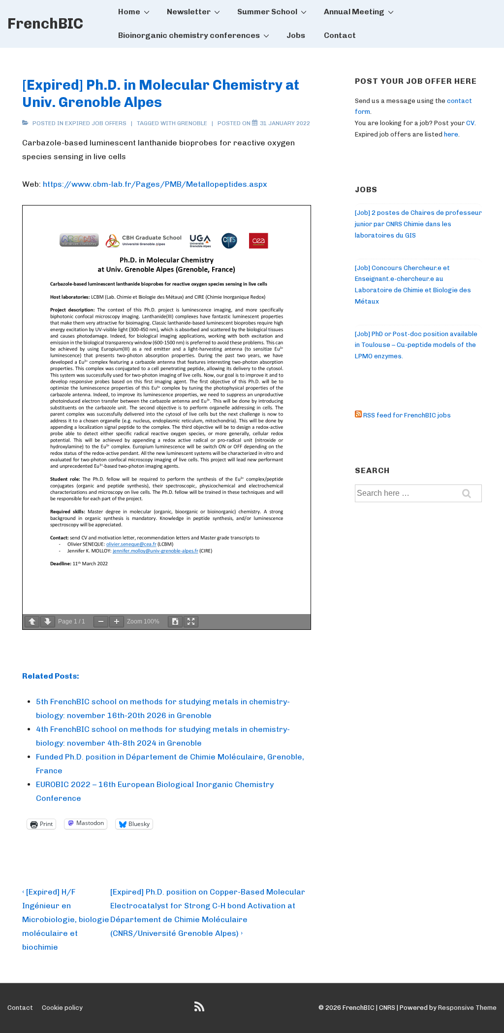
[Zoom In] (116, 621)
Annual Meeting (354, 11)
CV (470, 123)
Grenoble (192, 123)
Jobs (295, 35)
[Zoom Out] (101, 621)
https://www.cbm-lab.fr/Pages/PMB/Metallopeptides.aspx (155, 184)
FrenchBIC (45, 24)
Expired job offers (95, 123)
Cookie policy (62, 1007)
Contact (340, 35)
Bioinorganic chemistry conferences (189, 35)
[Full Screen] (191, 621)
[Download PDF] (175, 621)
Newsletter (189, 11)
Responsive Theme (467, 1007)
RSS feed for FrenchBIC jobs (406, 415)
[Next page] (47, 621)
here (451, 134)
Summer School (267, 11)
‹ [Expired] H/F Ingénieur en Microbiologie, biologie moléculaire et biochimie (65, 919)
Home (129, 11)
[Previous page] (32, 621)
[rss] (200, 1010)
